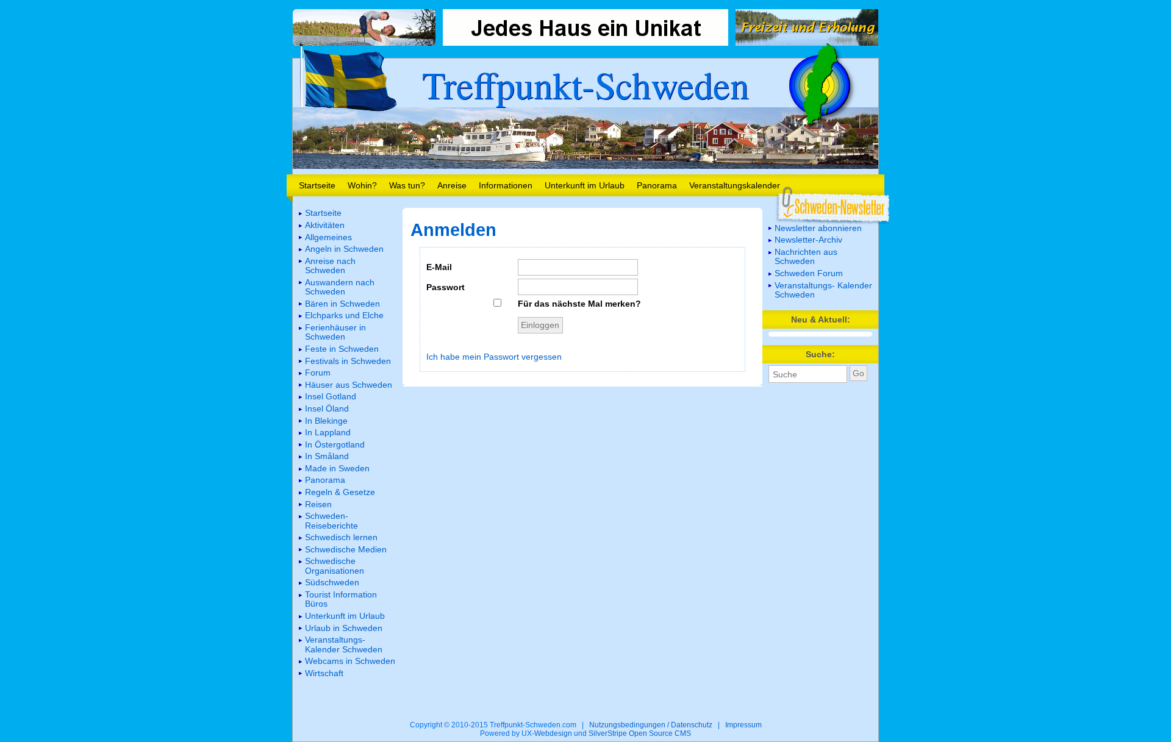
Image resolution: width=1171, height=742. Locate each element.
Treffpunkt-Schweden (585, 84)
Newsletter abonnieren (818, 228)
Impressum (743, 725)
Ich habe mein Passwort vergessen (494, 357)
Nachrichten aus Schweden (806, 256)
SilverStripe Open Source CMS (640, 733)
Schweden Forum (809, 273)
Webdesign (553, 733)
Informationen (505, 185)
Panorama (657, 185)
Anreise (452, 185)
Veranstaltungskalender (734, 185)
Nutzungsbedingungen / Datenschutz (650, 725)
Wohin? (362, 185)
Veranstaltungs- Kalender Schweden (823, 289)
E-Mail (439, 267)
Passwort (445, 287)
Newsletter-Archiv (808, 239)
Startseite (317, 185)
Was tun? (407, 185)
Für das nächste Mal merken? (579, 304)
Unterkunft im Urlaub (585, 185)
